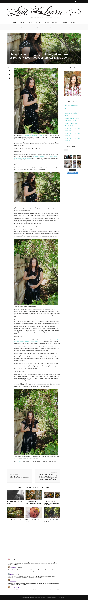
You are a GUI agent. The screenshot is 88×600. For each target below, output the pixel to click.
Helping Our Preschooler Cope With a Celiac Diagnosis (33, 502)
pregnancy (20, 50)
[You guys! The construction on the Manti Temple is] (66, 162)
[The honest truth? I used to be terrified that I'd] (70, 166)
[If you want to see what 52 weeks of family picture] (74, 162)
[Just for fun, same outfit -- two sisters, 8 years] (79, 157)
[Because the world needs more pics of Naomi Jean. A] (79, 166)
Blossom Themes (51, 597)
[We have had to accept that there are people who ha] (70, 157)
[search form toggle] (79, 2)
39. (65, 108)
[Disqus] (33, 540)
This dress (19, 461)
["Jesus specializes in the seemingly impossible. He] (74, 157)
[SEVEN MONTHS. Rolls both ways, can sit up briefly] (74, 166)
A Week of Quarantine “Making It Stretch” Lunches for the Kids (51, 503)
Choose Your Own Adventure (15, 520)
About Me (22, 22)
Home (14, 22)
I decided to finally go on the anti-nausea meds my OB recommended (40, 320)
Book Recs (38, 22)
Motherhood (55, 22)
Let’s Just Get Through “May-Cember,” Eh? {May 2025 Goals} (72, 113)
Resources (64, 22)
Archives (73, 22)
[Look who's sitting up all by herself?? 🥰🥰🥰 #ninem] (70, 162)
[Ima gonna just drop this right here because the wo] (66, 166)
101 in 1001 (30, 22)
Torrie (10, 61)
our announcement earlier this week (33, 135)
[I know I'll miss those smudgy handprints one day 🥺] (66, 157)
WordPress (63, 597)
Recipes (47, 22)
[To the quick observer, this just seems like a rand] (79, 162)
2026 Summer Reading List (71, 105)
